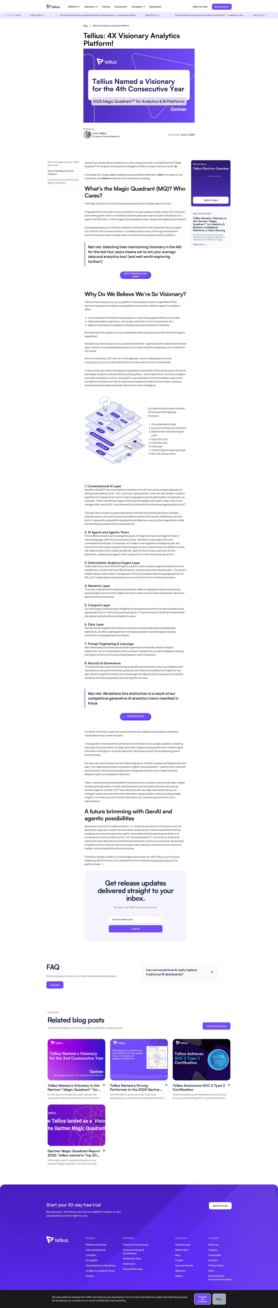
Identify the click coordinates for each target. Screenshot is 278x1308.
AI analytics (116, 302)
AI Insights (92, 1260)
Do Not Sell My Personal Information (220, 1277)
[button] (74, 6)
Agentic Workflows (176, 427)
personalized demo (162, 860)
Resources (155, 6)
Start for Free (200, 6)
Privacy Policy (216, 1265)
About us (213, 1244)
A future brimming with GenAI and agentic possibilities (62, 181)
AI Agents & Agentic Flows (100, 1270)
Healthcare (129, 1263)
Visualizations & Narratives (101, 1265)
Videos (179, 1275)
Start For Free (220, 1205)
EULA (211, 1270)
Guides (179, 1260)
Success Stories (184, 1265)
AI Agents (156, 427)
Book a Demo (222, 6)
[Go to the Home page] (53, 6)
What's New (181, 1249)
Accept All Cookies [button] (202, 1299)
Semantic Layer (159, 439)
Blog (85, 25)
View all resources (216, 1026)
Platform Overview (96, 1244)
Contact (55, 984)
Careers (212, 1249)
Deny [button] (219, 1299)
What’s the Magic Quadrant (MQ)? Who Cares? (63, 163)
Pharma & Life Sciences (136, 1244)
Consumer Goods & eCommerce (134, 1251)
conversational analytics (98, 362)
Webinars (180, 1270)
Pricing (106, 6)
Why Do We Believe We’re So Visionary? (60, 172)
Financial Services (133, 1269)
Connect (91, 1255)
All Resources (182, 1244)
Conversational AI (96, 1249)
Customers (120, 6)
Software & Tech (132, 1258)
